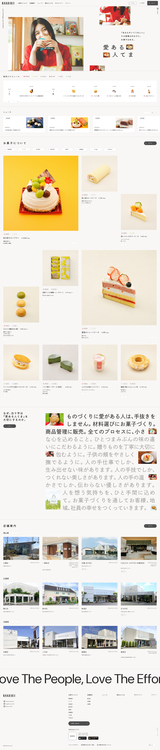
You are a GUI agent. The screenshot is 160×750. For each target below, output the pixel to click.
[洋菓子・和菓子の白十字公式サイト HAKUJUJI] (8, 3)
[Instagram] (158, 10)
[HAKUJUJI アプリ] (82, 738)
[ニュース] (24, 124)
